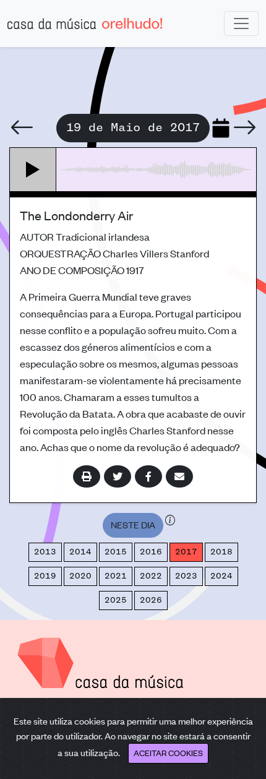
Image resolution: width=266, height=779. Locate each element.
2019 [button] (45, 576)
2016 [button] (151, 552)
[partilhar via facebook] (148, 476)
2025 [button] (116, 600)
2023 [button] (186, 576)
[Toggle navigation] (241, 23)
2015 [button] (116, 552)
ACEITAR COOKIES (168, 753)
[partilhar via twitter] (117, 476)
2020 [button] (80, 576)
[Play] (33, 169)
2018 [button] (221, 552)
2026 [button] (151, 600)
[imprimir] (86, 476)
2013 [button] (45, 552)
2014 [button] (80, 552)
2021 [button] (116, 576)
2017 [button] (186, 552)
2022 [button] (151, 576)
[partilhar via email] (179, 476)
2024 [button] (221, 576)
